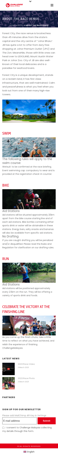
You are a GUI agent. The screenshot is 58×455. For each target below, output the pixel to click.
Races (20, 25)
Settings (41, 415)
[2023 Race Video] (8, 369)
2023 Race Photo (26, 378)
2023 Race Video (26, 364)
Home (12, 25)
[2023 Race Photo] (8, 383)
